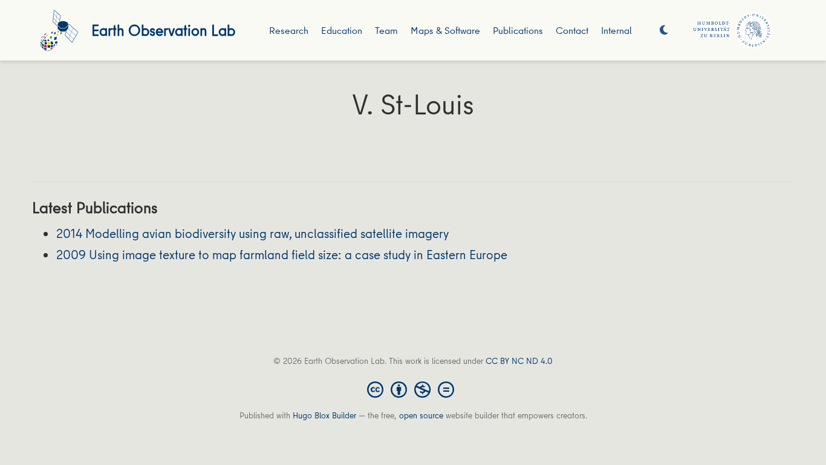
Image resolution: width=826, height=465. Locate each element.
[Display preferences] (664, 31)
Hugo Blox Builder (324, 415)
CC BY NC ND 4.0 (519, 361)
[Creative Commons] (413, 388)
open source (421, 415)
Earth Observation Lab (163, 30)
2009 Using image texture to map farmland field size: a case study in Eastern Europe (281, 254)
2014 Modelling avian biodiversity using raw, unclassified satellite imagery (252, 233)
